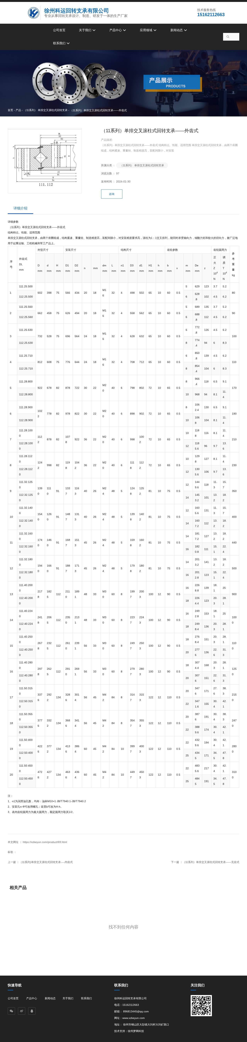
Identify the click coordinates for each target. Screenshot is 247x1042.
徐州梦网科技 (136, 1031)
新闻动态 (177, 30)
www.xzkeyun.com (133, 1017)
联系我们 (59, 43)
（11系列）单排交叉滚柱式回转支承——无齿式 (211, 862)
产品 (18, 110)
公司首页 (59, 30)
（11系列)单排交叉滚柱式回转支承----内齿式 (46, 862)
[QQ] (32, 1011)
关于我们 (85, 30)
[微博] (21, 1011)
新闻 (47, 998)
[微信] (11, 1011)
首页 (11, 110)
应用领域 (146, 30)
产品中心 (116, 30)
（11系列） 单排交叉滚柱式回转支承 (46, 110)
